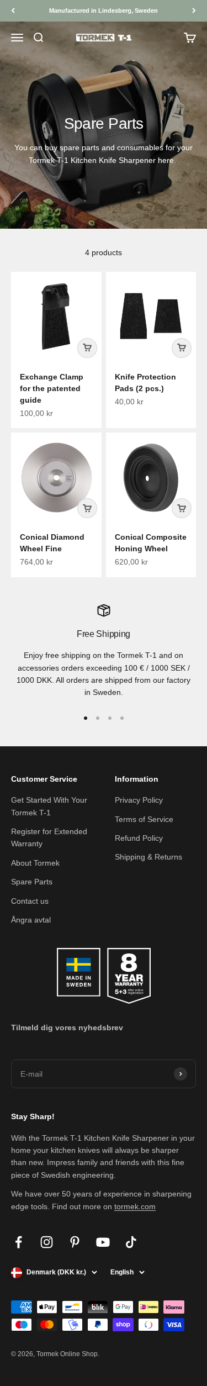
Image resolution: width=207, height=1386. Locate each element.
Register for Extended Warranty (49, 837)
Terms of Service (144, 819)
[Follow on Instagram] (46, 1242)
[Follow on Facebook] (18, 1242)
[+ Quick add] (87, 348)
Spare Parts (31, 881)
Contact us (30, 901)
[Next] (194, 11)
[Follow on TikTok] (131, 1242)
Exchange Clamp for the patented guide (51, 388)
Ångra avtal (31, 919)
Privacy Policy (139, 799)
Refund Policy (139, 838)
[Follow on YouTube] (102, 1242)
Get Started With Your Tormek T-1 (49, 805)
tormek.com (135, 1206)
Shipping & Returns (148, 856)
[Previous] (13, 11)
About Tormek (35, 862)
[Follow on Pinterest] (74, 1242)
